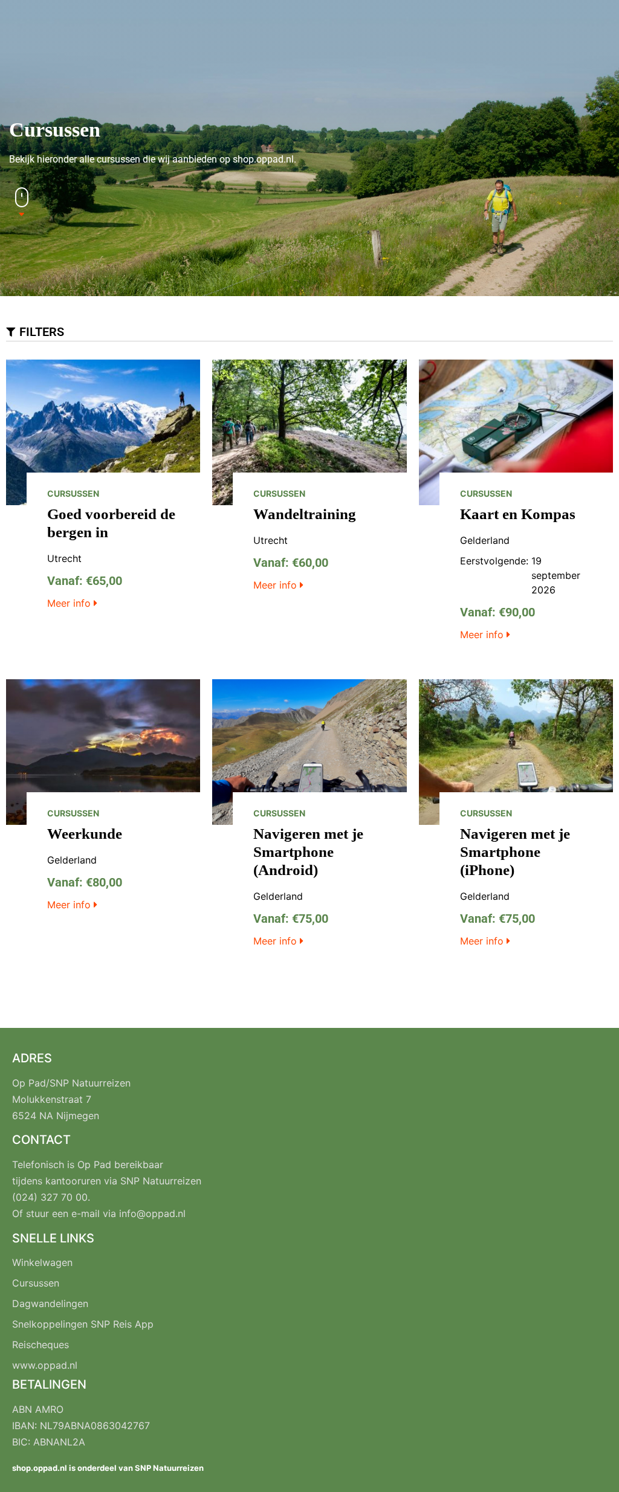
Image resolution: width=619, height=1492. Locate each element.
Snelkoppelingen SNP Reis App (83, 1324)
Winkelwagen (42, 1262)
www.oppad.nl (44, 1365)
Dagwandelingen (50, 1303)
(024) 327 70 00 (50, 1197)
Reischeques (40, 1345)
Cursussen (35, 1283)
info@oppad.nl (152, 1213)
